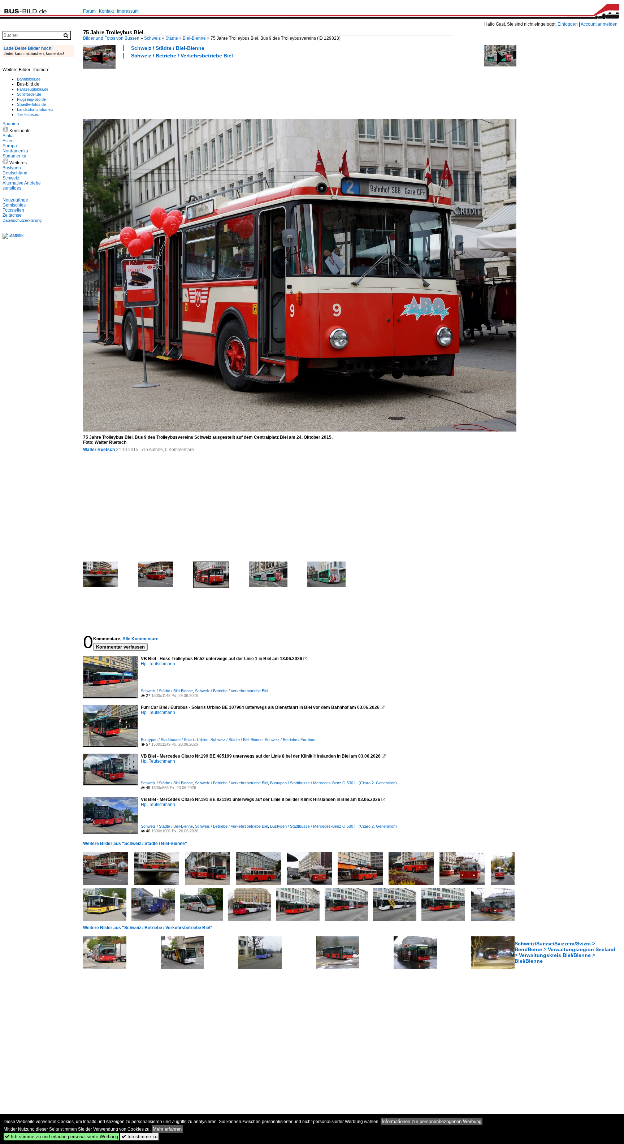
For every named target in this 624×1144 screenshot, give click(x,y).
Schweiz (152, 38)
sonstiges (12, 188)
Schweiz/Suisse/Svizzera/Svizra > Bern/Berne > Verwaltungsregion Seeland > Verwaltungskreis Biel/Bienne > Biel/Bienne (565, 952)
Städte (171, 38)
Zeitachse (12, 215)
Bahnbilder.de (28, 79)
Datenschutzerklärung (22, 220)
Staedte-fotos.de (31, 104)
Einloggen (568, 24)
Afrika (8, 135)
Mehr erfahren (167, 1129)
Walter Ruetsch (99, 449)
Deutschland (15, 173)
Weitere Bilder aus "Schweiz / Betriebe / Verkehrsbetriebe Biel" (147, 927)
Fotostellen (13, 210)
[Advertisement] (214, 88)
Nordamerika (15, 150)
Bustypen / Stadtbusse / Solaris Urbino (174, 739)
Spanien (11, 123)
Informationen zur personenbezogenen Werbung (431, 1121)
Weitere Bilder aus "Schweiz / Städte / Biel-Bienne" (135, 843)
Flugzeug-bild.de (31, 99)
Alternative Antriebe (22, 183)
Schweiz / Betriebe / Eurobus (290, 739)
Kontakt (106, 11)
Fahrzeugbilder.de (32, 89)
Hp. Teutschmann (158, 663)
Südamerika (14, 156)
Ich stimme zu (139, 1136)
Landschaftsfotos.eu (35, 109)
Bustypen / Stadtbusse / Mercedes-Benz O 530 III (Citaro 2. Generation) (333, 783)
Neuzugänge (15, 200)
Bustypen (12, 167)
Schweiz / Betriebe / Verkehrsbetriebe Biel (182, 55)
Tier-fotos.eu (28, 114)
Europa (10, 145)
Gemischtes (14, 205)
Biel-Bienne (194, 38)
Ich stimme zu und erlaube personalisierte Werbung (61, 1136)
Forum (89, 11)
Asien (8, 140)
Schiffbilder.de (29, 94)
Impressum (128, 11)
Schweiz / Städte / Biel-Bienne (167, 48)
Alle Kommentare (140, 638)
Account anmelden (599, 24)
